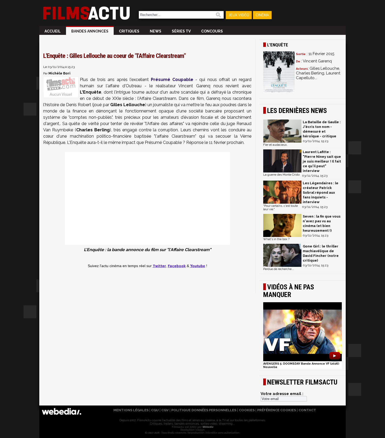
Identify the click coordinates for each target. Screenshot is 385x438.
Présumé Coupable (172, 79)
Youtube (197, 266)
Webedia (207, 426)
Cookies (247, 410)
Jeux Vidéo (238, 15)
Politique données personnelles (203, 410)
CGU (155, 410)
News (155, 31)
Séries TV (181, 31)
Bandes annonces (89, 31)
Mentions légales (130, 410)
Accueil (53, 31)
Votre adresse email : (282, 393)
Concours (212, 31)
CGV (165, 410)
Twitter (159, 266)
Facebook (177, 266)
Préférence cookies (276, 410)
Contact (307, 410)
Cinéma (262, 15)
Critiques (129, 31)
